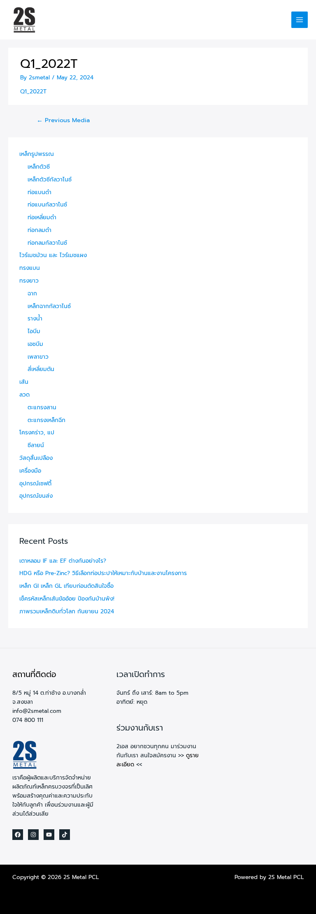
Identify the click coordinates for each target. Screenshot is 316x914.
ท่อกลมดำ (39, 230)
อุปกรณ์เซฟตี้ (35, 483)
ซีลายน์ (36, 445)
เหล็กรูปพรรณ (36, 154)
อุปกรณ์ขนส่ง (36, 496)
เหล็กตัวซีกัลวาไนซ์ (50, 179)
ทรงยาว (29, 280)
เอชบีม (35, 344)
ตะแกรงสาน (42, 407)
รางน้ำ (35, 318)
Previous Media (63, 120)
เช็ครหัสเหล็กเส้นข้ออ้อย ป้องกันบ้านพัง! (66, 598)
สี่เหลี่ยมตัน (41, 369)
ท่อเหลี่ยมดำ (42, 217)
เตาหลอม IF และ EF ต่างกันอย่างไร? (62, 561)
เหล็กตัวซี (39, 166)
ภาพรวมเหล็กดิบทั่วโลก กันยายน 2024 (66, 611)
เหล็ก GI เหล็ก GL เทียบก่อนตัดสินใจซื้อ (66, 586)
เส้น (23, 382)
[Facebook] (17, 834)
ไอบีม (34, 331)
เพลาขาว (38, 357)
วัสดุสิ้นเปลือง (36, 458)
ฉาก (32, 293)
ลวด (24, 394)
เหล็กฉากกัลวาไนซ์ (49, 306)
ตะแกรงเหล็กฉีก (46, 420)
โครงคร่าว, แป (36, 432)
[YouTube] (49, 834)
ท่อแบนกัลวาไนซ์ (47, 204)
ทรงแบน (29, 268)
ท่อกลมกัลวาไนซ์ (47, 243)
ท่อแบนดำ (39, 192)
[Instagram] (33, 834)
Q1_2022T (33, 91)
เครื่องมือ (30, 470)
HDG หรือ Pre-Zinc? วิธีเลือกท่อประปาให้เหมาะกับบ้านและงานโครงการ (103, 573)
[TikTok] (64, 834)
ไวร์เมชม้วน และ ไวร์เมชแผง (53, 255)
